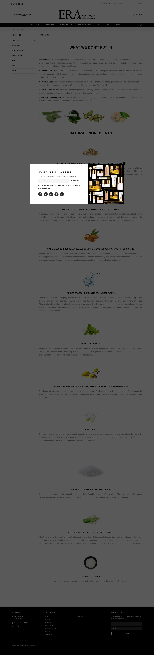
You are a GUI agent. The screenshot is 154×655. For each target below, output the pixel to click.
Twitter (46, 194)
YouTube (56, 194)
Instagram (51, 194)
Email (62, 194)
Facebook (40, 194)
